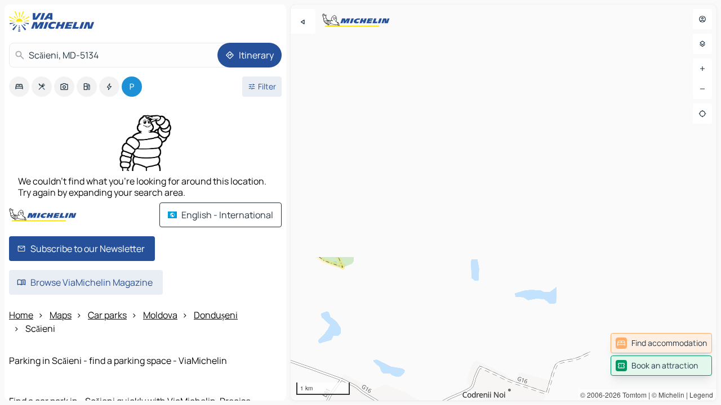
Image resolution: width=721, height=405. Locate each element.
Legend (701, 394)
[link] (661, 343)
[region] (503, 202)
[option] (19, 86)
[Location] (702, 114)
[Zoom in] (702, 68)
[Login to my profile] (702, 19)
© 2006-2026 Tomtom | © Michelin (632, 394)
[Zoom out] (702, 89)
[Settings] (702, 44)
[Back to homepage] (54, 21)
